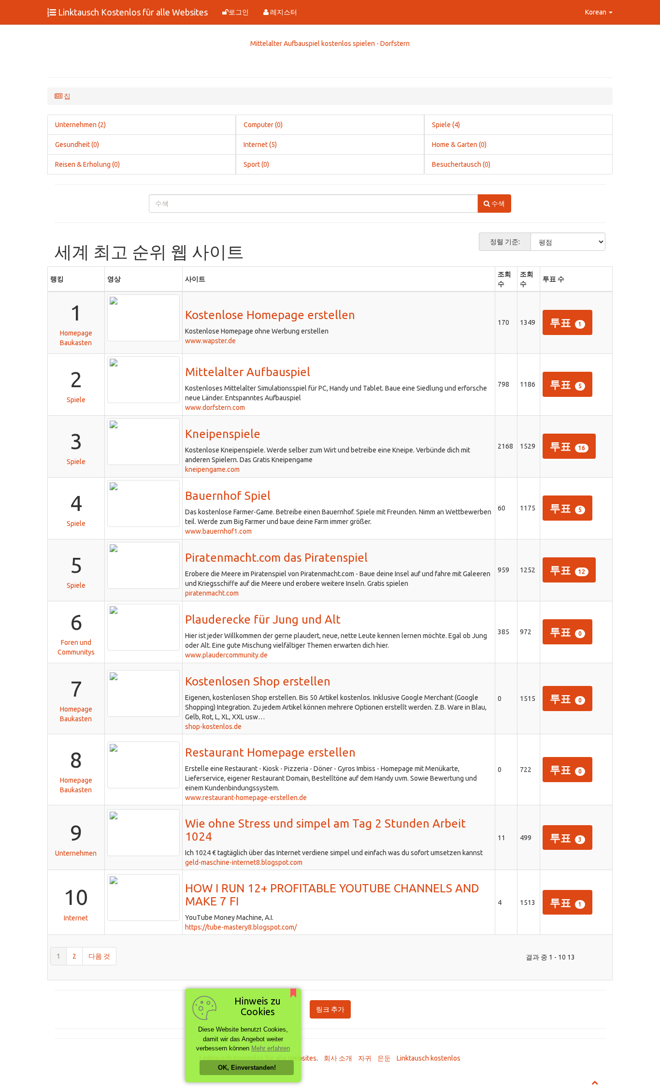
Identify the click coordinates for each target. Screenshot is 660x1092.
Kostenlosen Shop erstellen (257, 681)
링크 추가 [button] (330, 1009)
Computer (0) (263, 125)
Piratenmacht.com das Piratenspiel (276, 557)
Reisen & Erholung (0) (87, 164)
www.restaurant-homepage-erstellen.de (246, 797)
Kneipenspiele (222, 433)
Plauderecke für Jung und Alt (263, 619)
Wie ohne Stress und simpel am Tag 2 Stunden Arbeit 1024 (325, 830)
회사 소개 (338, 1058)
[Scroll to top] (594, 1082)
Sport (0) (256, 164)
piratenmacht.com (212, 593)
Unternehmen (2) (80, 125)
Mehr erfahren (270, 1048)
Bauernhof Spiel (228, 495)
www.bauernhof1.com (218, 531)
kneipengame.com (212, 469)
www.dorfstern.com (215, 407)
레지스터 (283, 12)
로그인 (239, 12)
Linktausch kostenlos (428, 1058)
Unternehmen (76, 853)
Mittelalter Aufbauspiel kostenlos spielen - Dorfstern (330, 43)
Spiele (76, 400)
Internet (76, 918)
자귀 (365, 1058)
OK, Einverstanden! (247, 1067)
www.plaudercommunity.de (226, 655)
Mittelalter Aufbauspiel (247, 372)
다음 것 (99, 956)
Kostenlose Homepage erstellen (270, 314)
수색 (497, 203)
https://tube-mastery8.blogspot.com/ (241, 927)
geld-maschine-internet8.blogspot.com (243, 862)
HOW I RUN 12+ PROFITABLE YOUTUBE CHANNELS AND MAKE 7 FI (332, 894)
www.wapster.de (210, 341)
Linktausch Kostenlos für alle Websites (132, 12)
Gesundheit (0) (77, 144)
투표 (566, 322)
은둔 (384, 1058)
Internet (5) (260, 144)
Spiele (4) (446, 125)
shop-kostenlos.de (213, 726)
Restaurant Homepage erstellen (270, 752)
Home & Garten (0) (459, 144)
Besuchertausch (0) (461, 164)
